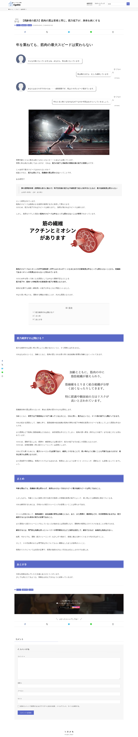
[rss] (73, 732)
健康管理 (24, 25)
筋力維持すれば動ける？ (44, 312)
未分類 (29, 25)
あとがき (38, 319)
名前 (20, 683)
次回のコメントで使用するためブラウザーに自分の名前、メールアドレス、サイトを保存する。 (50, 706)
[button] (25, 32)
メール (20, 691)
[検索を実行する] (128, 3)
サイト (20, 698)
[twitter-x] (65, 732)
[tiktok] (70, 732)
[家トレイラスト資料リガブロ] (15, 4)
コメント (21, 656)
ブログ (18, 25)
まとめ (38, 315)
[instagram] (68, 732)
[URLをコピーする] (113, 32)
